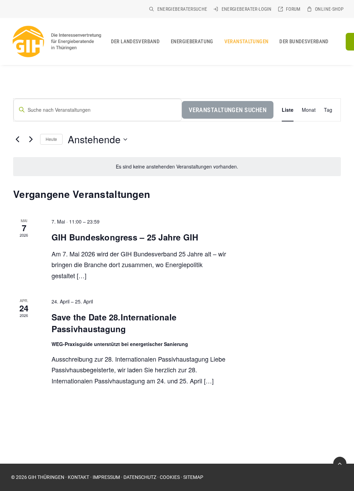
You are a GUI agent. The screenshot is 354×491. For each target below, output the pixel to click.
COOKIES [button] (170, 477)
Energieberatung (192, 41)
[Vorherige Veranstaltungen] (17, 139)
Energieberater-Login (247, 9)
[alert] (177, 166)
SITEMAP (193, 477)
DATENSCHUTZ (139, 477)
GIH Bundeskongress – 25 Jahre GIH (125, 237)
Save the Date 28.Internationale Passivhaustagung (114, 323)
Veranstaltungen (246, 41)
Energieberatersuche (182, 9)
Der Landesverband (135, 41)
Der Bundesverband (303, 41)
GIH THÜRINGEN (46, 477)
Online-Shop (329, 9)
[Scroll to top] (339, 462)
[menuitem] (178, 9)
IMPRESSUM (106, 477)
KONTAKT (78, 477)
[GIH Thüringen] (56, 41)
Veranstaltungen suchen (228, 109)
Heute (51, 139)
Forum (293, 9)
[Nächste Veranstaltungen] (31, 139)
